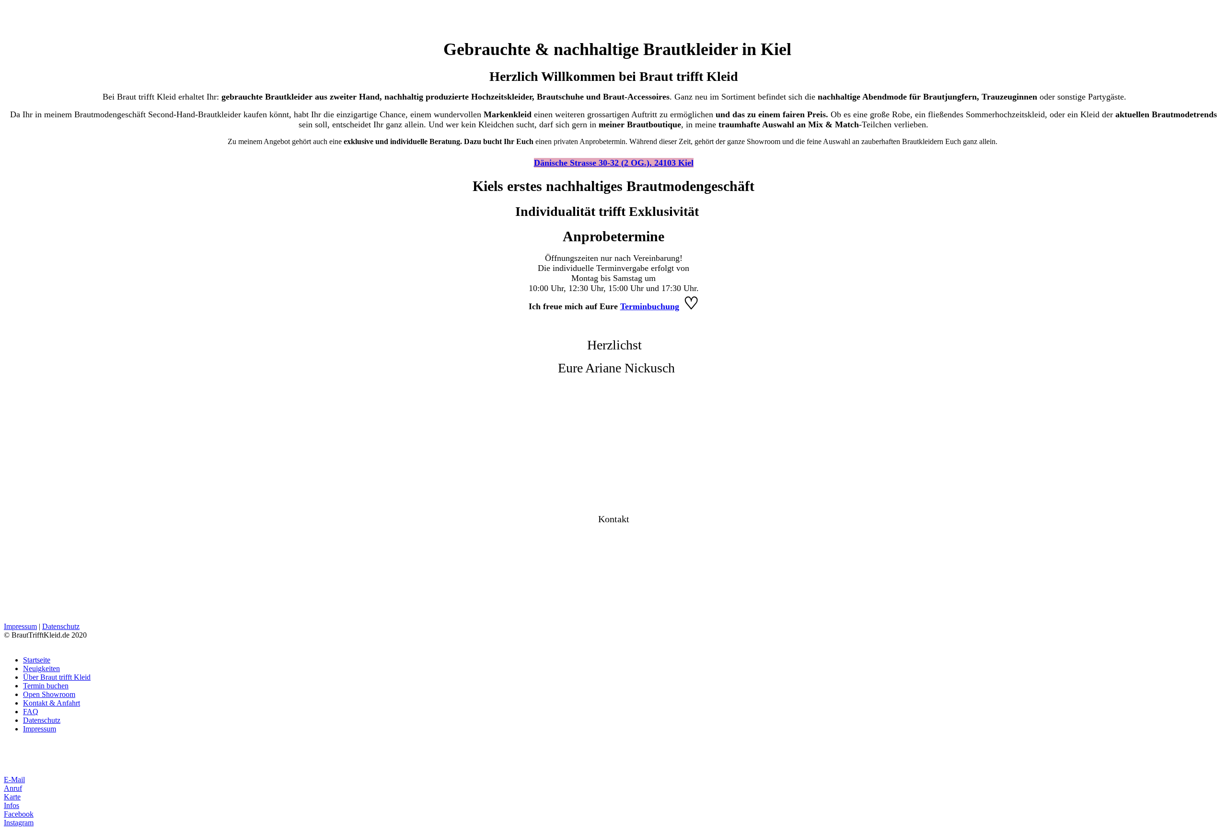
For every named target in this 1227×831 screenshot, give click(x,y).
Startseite (36, 660)
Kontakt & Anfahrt (51, 703)
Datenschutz (61, 626)
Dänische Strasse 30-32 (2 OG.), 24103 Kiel (614, 163)
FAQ (30, 711)
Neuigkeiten (41, 668)
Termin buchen (46, 686)
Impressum (20, 626)
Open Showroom (49, 694)
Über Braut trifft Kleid (57, 677)
